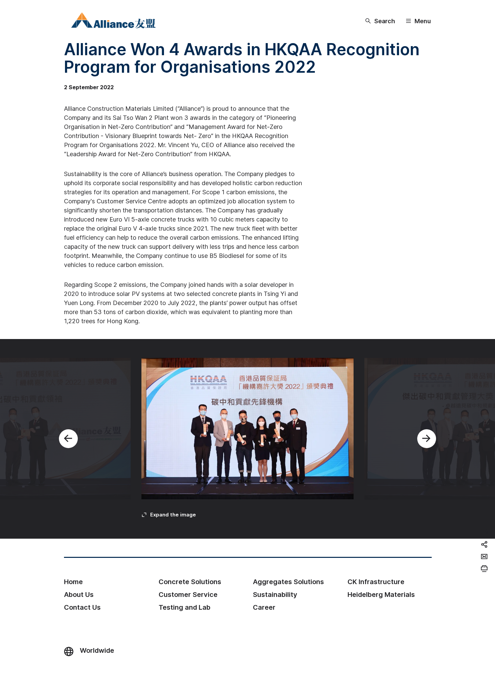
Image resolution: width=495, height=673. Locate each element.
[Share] (484, 544)
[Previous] (68, 438)
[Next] (426, 438)
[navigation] (484, 532)
